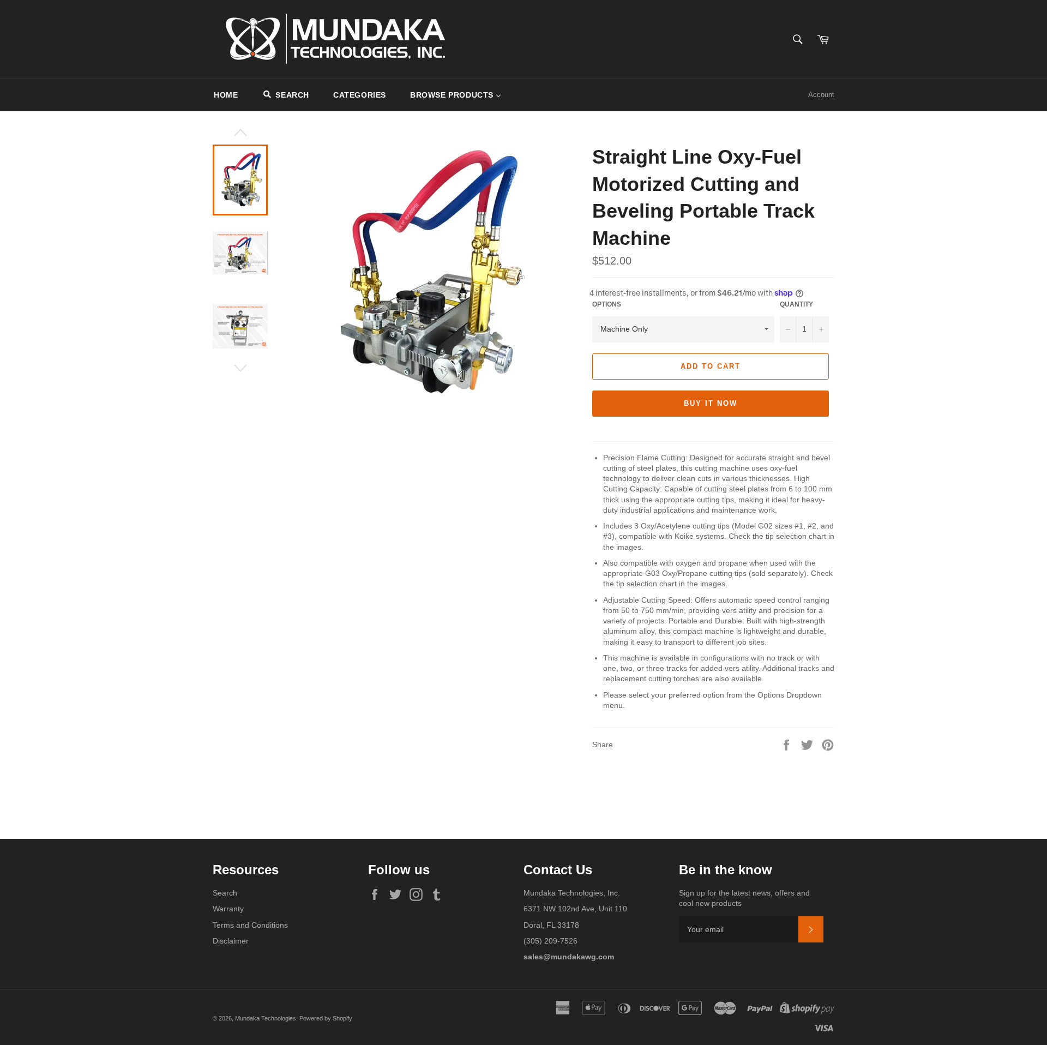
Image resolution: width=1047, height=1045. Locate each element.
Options (606, 304)
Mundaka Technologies (265, 1018)
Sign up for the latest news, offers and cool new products (744, 898)
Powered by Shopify (325, 1018)
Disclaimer (231, 940)
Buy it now (710, 403)
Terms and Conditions (250, 925)
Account (821, 95)
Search (225, 892)
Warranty (228, 908)
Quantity (796, 304)
